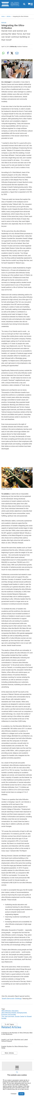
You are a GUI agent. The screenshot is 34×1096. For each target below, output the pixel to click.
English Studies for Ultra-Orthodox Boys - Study (14, 1047)
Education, (15, 1011)
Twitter (12, 53)
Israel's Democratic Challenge (11, 998)
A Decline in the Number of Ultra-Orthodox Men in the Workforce (16, 1033)
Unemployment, (22, 1013)
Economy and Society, (8, 1015)
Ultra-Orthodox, (6, 1011)
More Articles (9, 1053)
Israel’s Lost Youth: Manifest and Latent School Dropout (14, 1040)
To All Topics (9, 1024)
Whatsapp (3, 53)
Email (17, 53)
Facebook (8, 53)
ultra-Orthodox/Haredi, (9, 1013)
